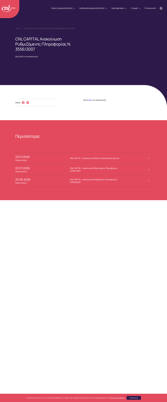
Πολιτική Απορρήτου (117, 398)
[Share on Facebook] (23, 102)
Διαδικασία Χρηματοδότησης (92, 8)
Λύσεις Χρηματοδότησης (62, 8)
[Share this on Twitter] (27, 102)
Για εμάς (134, 8)
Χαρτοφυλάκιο (117, 8)
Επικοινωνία (150, 8)
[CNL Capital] (9, 9)
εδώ (90, 100)
